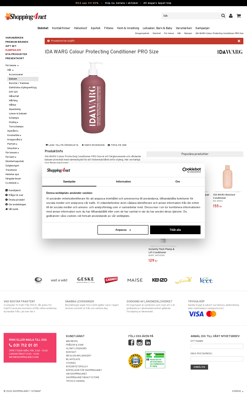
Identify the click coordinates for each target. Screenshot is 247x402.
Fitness (108, 28)
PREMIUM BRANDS (16, 42)
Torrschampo (16, 126)
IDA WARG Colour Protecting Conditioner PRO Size (219, 33)
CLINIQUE (11, 183)
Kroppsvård (14, 139)
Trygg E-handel (75, 381)
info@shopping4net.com (24, 357)
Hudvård (12, 131)
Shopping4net (142, 33)
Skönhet (42, 28)
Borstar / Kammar (19, 83)
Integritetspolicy (77, 366)
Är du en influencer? (78, 355)
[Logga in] (230, 15)
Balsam (188, 33)
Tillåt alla (175, 229)
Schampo (14, 118)
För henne (169, 33)
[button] (238, 15)
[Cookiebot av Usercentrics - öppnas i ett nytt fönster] (185, 170)
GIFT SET (10, 46)
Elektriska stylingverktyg (23, 87)
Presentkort (14, 58)
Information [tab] (123, 181)
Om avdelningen (17, 204)
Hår (179, 33)
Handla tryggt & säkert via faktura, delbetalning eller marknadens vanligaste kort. (213, 305)
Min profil (72, 341)
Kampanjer (202, 28)
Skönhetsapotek (14, 161)
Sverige (237, 391)
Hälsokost (80, 28)
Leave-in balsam (18, 113)
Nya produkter (16, 54)
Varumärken (184, 28)
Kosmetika (13, 135)
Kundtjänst (14, 190)
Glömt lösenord (76, 348)
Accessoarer (16, 74)
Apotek (96, 28)
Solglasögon (12, 165)
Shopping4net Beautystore (82, 377)
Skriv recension (94, 145)
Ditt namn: (197, 341)
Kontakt (71, 352)
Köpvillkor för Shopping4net (84, 370)
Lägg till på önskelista (63, 145)
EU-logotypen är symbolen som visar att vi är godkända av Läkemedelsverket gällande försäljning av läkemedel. (151, 306)
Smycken (12, 148)
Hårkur (12, 105)
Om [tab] (177, 181)
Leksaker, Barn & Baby (157, 28)
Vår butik (13, 209)
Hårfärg (13, 100)
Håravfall (14, 96)
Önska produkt (16, 199)
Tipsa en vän (118, 145)
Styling (13, 122)
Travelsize (11, 170)
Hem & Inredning (128, 28)
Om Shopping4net (76, 374)
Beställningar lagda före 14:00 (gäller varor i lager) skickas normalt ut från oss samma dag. (92, 305)
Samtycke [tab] (69, 181)
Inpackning (15, 109)
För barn (10, 157)
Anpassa (120, 229)
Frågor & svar (15, 195)
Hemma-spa (12, 174)
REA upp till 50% (87, 3)
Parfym (11, 144)
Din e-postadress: (201, 353)
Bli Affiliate (73, 359)
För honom (11, 152)
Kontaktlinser (61, 28)
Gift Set (13, 91)
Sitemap (36, 391)
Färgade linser (13, 178)
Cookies (71, 363)
